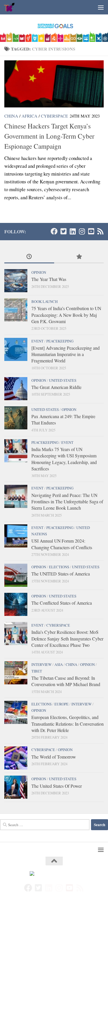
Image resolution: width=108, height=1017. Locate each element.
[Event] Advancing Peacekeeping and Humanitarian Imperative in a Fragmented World (65, 354)
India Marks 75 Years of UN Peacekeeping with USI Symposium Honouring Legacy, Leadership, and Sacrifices (64, 459)
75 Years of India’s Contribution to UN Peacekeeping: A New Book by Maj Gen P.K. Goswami (66, 314)
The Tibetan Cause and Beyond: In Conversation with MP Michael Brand (65, 681)
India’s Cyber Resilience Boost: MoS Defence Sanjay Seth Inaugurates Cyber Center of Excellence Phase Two (67, 638)
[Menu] (101, 7)
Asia (58, 664)
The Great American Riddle (56, 387)
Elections (59, 566)
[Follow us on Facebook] (54, 231)
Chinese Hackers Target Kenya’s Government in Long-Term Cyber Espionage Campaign (49, 136)
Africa (29, 116)
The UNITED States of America (60, 574)
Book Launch (44, 301)
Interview (41, 664)
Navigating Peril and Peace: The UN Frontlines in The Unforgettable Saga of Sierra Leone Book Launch (67, 501)
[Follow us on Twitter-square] (63, 231)
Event (37, 341)
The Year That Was (48, 279)
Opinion (38, 272)
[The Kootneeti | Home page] (11, 7)
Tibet (36, 671)
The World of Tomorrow (53, 757)
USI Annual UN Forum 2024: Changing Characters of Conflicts (61, 544)
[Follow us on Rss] (100, 231)
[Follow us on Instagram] (81, 231)
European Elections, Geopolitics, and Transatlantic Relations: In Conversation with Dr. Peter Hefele (67, 723)
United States (62, 380)
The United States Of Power (56, 786)
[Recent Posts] (29, 257)
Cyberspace (54, 116)
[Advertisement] (54, 960)
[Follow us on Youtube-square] (91, 231)
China (11, 116)
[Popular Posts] (79, 257)
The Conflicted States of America (61, 603)
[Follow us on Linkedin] (72, 231)
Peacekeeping (59, 341)
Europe (61, 704)
